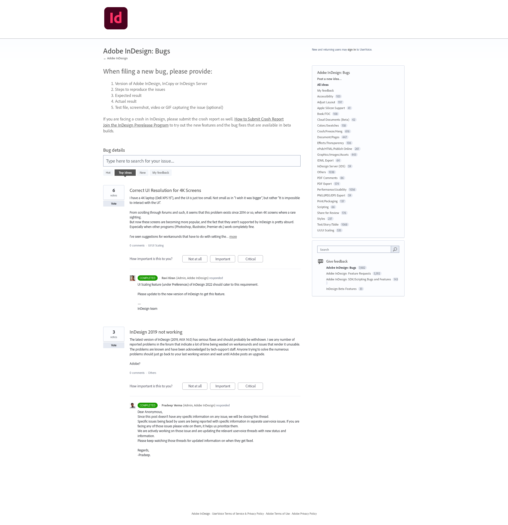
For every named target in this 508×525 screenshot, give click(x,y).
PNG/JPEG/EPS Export (331, 195)
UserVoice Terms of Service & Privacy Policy (238, 513)
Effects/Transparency (330, 143)
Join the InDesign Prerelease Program (136, 125)
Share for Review (328, 213)
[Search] (395, 249)
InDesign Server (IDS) (331, 166)
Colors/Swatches (328, 125)
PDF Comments (327, 178)
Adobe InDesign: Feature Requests (349, 273)
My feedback (160, 172)
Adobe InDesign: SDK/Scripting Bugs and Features (359, 279)
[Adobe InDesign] (116, 19)
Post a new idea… (329, 79)
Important (225, 259)
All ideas (323, 85)
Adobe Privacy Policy (304, 513)
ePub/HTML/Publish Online (334, 149)
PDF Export (324, 184)
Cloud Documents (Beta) (333, 120)
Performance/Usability (332, 189)
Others (152, 373)
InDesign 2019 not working (156, 332)
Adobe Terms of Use (278, 513)
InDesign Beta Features (341, 289)
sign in (352, 49)
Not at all (197, 259)
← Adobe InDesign (115, 58)
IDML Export (325, 160)
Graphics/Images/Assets (333, 154)
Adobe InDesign (201, 513)
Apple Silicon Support (331, 108)
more (233, 236)
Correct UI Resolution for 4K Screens (165, 190)
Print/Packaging (327, 201)
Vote (114, 203)
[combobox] (355, 249)
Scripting (323, 207)
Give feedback (337, 261)
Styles (321, 219)
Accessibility (325, 96)
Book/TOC (323, 114)
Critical (254, 259)
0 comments (137, 245)
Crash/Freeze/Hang (329, 131)
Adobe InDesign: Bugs (341, 268)
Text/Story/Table (328, 224)
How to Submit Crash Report (259, 119)
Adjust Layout (326, 102)
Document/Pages (328, 137)
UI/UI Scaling (156, 245)
